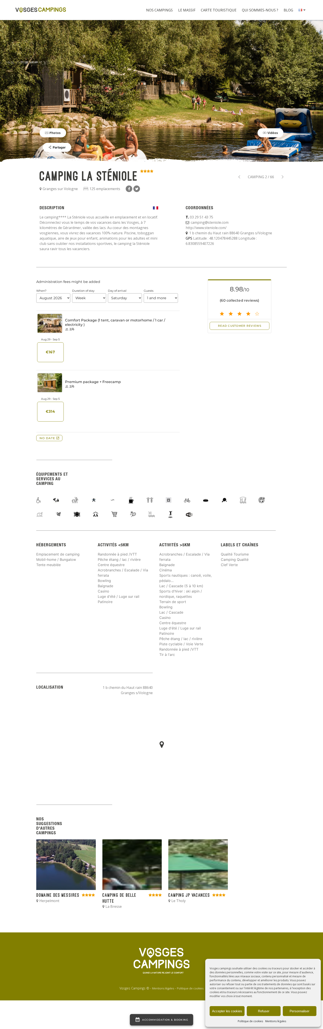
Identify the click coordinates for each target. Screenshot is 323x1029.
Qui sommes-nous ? (260, 10)
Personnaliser (299, 1011)
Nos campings (159, 10)
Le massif (186, 10)
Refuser (263, 1011)
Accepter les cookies (227, 1011)
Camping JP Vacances (239, 176)
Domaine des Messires (282, 176)
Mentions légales (275, 1021)
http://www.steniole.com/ (206, 227)
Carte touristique (218, 10)
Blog (288, 10)
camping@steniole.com (210, 222)
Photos (55, 133)
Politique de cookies (250, 1021)
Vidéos (272, 133)
